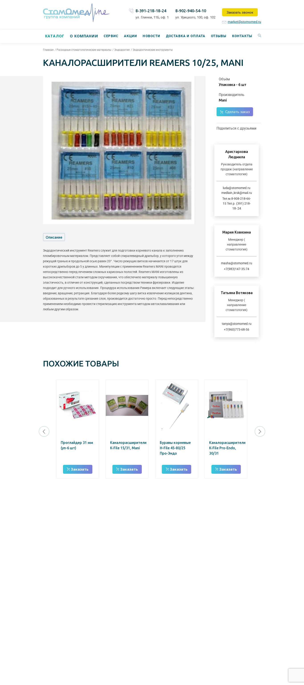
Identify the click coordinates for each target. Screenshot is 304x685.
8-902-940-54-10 (190, 10)
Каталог (54, 36)
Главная (48, 49)
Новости (151, 36)
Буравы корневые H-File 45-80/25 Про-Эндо (175, 448)
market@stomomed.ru (244, 21)
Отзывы (219, 36)
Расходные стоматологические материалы (84, 49)
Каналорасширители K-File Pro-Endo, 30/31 (227, 448)
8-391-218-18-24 (151, 10)
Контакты (242, 36)
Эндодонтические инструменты (153, 49)
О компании (84, 36)
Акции (130, 36)
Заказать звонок (240, 12)
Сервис (111, 36)
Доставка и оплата (185, 36)
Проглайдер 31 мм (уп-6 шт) (77, 445)
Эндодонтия (122, 49)
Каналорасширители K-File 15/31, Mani (128, 445)
